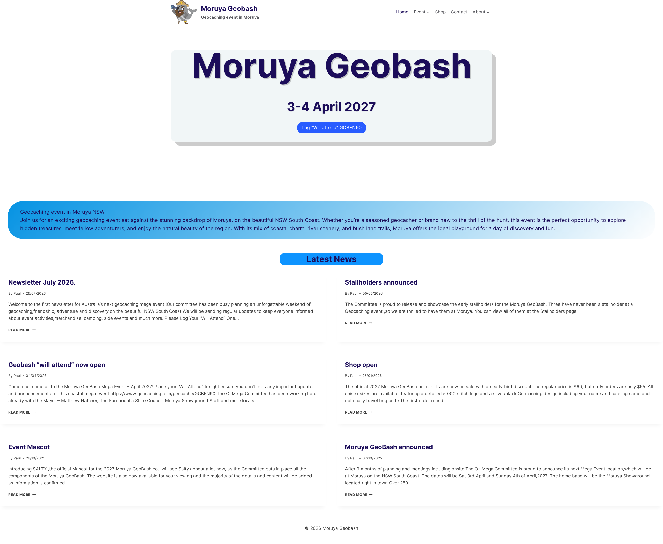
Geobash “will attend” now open (56, 364)
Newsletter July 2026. (41, 282)
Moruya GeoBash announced (389, 447)
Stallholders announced (381, 282)
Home (402, 11)
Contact (459, 11)
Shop (440, 11)
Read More (22, 330)
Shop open (361, 364)
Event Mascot (29, 447)
